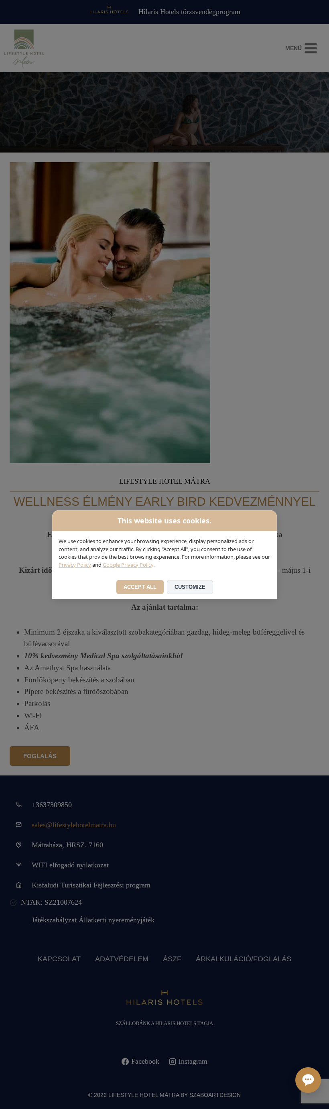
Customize (190, 587)
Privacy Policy (75, 564)
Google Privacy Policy (128, 564)
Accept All (140, 587)
